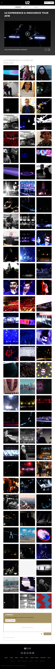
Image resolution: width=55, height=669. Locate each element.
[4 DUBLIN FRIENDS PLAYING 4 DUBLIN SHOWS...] (27, 146)
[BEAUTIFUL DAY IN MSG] (27, 410)
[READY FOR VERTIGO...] (11, 575)
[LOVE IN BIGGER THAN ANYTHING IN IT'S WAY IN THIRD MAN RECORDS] (44, 476)
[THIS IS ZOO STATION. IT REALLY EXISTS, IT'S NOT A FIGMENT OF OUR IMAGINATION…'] (44, 96)
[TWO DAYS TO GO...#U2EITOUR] (44, 591)
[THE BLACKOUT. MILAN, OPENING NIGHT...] (44, 212)
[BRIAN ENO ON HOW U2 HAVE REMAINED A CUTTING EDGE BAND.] (11, 96)
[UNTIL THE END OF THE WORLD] (27, 426)
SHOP (49, 657)
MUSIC (16, 657)
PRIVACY (31, 661)
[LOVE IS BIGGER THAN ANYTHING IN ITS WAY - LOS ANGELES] (27, 476)
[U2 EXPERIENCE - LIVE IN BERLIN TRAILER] (11, 80)
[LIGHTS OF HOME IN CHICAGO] (44, 509)
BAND (26, 657)
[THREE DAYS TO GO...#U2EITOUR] (11, 608)
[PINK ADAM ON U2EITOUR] (11, 393)
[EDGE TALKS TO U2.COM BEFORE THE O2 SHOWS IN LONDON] (11, 129)
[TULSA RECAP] (11, 591)
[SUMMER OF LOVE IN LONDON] (27, 179)
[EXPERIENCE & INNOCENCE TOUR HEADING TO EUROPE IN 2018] (44, 608)
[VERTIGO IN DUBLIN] (44, 129)
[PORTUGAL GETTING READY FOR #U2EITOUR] (27, 327)
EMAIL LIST (12, 661)
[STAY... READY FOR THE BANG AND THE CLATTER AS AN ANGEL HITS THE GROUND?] (27, 228)
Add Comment (47, 633)
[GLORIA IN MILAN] (11, 212)
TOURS (11, 657)
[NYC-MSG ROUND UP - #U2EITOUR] (27, 393)
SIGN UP (47, 3)
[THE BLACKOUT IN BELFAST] (44, 162)
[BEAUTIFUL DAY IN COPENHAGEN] (44, 261)
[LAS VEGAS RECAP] (27, 542)
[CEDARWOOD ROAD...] (44, 426)
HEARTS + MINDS (34, 657)
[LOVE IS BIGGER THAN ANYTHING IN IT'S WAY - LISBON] (27, 311)
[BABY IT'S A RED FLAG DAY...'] (11, 558)
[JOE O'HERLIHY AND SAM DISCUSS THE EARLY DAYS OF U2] (27, 459)
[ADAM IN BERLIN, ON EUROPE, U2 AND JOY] (44, 311)
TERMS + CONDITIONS (22, 661)
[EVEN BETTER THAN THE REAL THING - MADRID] (44, 294)
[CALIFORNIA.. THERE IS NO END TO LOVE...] (27, 525)
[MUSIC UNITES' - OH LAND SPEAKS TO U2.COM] (27, 80)
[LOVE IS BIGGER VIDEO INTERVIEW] (44, 80)
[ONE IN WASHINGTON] (27, 443)
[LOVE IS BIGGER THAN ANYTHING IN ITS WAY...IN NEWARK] (44, 410)
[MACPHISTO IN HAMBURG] (44, 245)
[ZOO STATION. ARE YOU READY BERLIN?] (44, 113)
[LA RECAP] (27, 509)
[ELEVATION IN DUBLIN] (11, 146)
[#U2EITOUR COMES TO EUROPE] (11, 377)
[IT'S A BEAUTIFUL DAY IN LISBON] (11, 311)
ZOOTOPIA (43, 657)
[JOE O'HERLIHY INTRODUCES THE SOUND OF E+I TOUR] (11, 509)
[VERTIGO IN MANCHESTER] (44, 195)
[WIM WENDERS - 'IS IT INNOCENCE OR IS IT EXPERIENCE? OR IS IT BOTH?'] (27, 113)
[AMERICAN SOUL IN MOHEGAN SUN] (11, 410)
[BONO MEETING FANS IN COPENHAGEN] (11, 278)
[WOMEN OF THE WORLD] (11, 542)
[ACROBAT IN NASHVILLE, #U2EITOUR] (44, 492)
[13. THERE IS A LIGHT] (11, 113)
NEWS (6, 657)
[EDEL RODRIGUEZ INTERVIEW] (44, 393)
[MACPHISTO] (11, 443)
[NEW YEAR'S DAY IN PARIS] (11, 344)
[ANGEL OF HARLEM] (44, 459)
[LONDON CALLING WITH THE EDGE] (44, 179)
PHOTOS (26, 7)
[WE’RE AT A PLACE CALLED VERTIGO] (11, 360)
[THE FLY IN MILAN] (27, 195)
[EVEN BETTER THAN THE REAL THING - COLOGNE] (44, 360)
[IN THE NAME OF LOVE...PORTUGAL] (44, 278)
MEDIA (21, 657)
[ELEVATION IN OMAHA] (11, 525)
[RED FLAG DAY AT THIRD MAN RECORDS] (11, 492)
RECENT (18, 7)
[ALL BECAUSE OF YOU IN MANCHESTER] (11, 195)
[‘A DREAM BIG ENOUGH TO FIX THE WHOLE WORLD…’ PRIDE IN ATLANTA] (27, 492)
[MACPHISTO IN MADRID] (27, 294)
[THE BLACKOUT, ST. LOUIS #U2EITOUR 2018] (44, 575)
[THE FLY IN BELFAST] (27, 162)
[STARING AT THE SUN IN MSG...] (11, 426)
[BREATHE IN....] (11, 459)
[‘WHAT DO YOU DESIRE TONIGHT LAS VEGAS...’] (44, 542)
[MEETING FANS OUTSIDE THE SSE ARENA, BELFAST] (11, 162)
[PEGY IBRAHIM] (27, 96)
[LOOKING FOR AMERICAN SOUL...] (44, 558)
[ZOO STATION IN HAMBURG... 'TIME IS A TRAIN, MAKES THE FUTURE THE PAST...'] (27, 245)
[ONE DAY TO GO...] (27, 591)
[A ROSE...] (27, 558)
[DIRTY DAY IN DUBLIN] (27, 129)
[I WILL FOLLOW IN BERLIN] (27, 377)
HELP (36, 661)
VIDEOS (36, 7)
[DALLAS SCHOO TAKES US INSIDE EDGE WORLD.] (11, 228)
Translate (42, 661)
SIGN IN (52, 3)
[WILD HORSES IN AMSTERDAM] (44, 228)
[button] (1, 2)
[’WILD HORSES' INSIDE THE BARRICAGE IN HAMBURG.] (11, 261)
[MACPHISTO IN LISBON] (11, 294)
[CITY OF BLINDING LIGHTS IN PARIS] (44, 327)
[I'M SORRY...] (27, 360)
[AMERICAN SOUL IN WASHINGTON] (44, 443)
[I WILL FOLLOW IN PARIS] (27, 344)
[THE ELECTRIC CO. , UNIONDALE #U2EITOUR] (11, 476)
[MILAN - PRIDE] (27, 212)
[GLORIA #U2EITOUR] (44, 525)
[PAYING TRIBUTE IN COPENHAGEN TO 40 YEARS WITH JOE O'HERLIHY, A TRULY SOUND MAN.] (27, 278)
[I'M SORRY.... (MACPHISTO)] (44, 344)
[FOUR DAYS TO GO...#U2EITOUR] (27, 608)
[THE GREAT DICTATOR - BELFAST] (11, 179)
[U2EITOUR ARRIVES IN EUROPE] (44, 377)
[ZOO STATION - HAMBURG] (27, 261)
